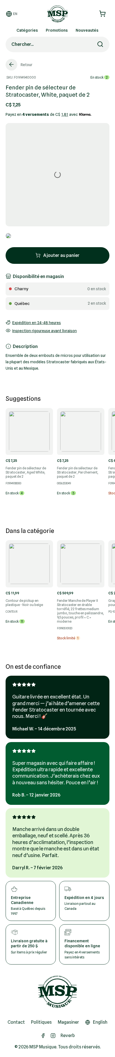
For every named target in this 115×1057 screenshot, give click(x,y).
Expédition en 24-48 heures (36, 322)
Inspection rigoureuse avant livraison (44, 331)
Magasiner (68, 1022)
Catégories (27, 30)
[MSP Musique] (57, 992)
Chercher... (22, 44)
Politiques (41, 1022)
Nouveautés (87, 30)
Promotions (57, 30)
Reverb (68, 1035)
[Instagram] (53, 1035)
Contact (16, 1022)
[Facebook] (42, 1035)
